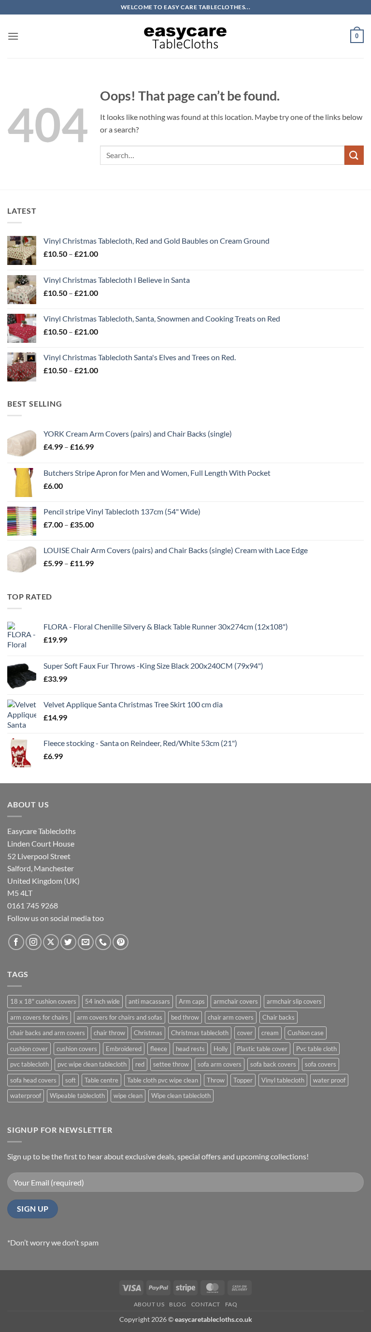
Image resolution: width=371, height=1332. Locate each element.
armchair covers (236, 1001)
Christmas (148, 1033)
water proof (329, 1080)
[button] (13, 36)
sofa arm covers (220, 1064)
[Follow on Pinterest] (120, 942)
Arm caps (192, 1001)
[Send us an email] (86, 942)
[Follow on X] (51, 942)
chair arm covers (231, 1017)
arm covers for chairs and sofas (119, 1017)
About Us (149, 1304)
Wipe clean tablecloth (181, 1095)
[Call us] (103, 942)
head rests (190, 1049)
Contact (205, 1304)
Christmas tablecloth (199, 1033)
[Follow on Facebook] (16, 942)
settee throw (171, 1064)
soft (70, 1080)
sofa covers (320, 1064)
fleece (158, 1049)
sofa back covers (273, 1064)
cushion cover (29, 1049)
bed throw (185, 1017)
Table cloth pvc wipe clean (162, 1080)
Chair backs (278, 1017)
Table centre (101, 1080)
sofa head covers (33, 1080)
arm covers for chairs (39, 1017)
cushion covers (77, 1049)
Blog (177, 1304)
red (139, 1064)
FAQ (231, 1304)
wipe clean (128, 1095)
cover (245, 1033)
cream (270, 1033)
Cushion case (305, 1033)
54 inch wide (102, 1001)
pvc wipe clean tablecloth (92, 1064)
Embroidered (124, 1049)
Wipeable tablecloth (77, 1095)
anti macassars (149, 1001)
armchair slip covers (294, 1001)
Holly (221, 1049)
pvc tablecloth (29, 1064)
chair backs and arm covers (47, 1033)
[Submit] (354, 155)
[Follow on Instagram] (34, 942)
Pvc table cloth (316, 1049)
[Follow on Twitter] (68, 942)
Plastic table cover (262, 1049)
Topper (243, 1080)
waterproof (25, 1095)
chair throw (109, 1033)
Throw (216, 1080)
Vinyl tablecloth (282, 1080)
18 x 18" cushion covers (43, 1001)
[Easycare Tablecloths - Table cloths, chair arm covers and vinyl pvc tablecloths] (185, 36)
